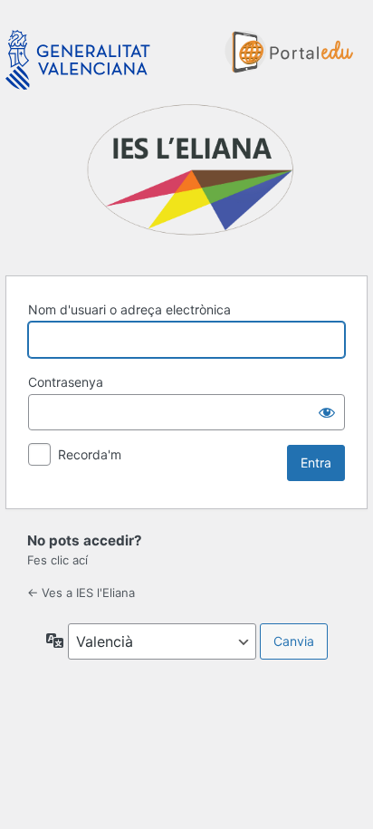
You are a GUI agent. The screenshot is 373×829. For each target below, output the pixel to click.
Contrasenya (65, 382)
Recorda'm (89, 454)
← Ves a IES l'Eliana (81, 592)
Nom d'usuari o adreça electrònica (129, 309)
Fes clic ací (57, 560)
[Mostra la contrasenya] (327, 412)
